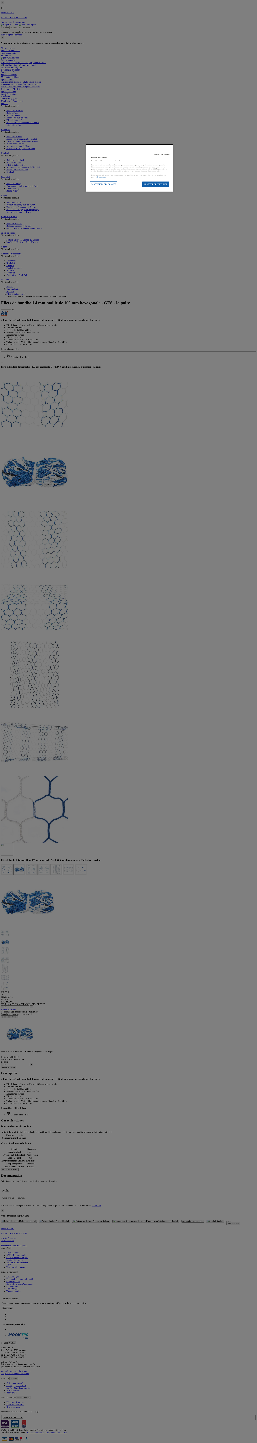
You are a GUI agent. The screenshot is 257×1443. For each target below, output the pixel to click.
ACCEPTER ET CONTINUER (155, 184)
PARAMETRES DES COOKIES (103, 184)
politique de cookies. (101, 177)
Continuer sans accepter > (162, 154)
